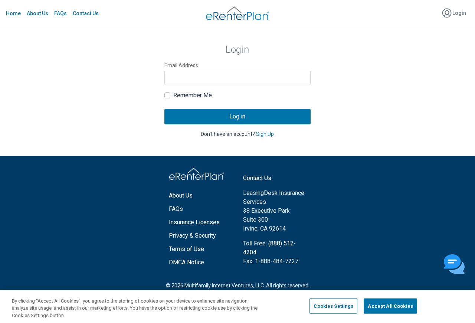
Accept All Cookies (390, 306)
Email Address (181, 65)
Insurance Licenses (194, 222)
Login (458, 13)
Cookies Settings (333, 306)
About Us (37, 13)
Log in (237, 116)
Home (13, 13)
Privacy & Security (192, 235)
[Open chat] (454, 264)
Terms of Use (186, 248)
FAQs (60, 13)
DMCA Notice (186, 262)
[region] (237, 306)
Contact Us (86, 13)
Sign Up (265, 134)
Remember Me (192, 95)
